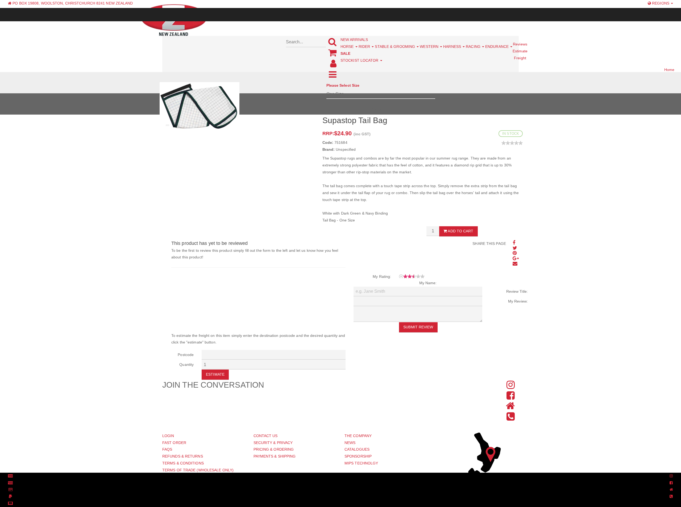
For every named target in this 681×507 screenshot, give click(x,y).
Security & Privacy (273, 443)
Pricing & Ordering (274, 449)
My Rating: (382, 276)
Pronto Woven (337, 476)
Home (669, 70)
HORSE (347, 46)
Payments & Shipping (275, 456)
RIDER (365, 46)
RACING (473, 46)
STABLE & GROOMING (395, 46)
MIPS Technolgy (361, 463)
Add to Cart (460, 231)
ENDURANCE (497, 46)
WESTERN (429, 46)
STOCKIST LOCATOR (360, 60)
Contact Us (266, 436)
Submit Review (418, 327)
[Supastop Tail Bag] (199, 106)
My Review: (518, 301)
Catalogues (356, 449)
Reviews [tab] (520, 44)
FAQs (167, 449)
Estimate (215, 374)
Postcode (186, 355)
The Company (358, 436)
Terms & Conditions (183, 463)
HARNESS (452, 46)
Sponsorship (358, 456)
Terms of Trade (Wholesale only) (198, 470)
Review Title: (517, 291)
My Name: (428, 283)
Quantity (186, 364)
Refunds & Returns (182, 456)
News (349, 443)
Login (168, 436)
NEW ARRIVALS (354, 39)
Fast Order (174, 443)
